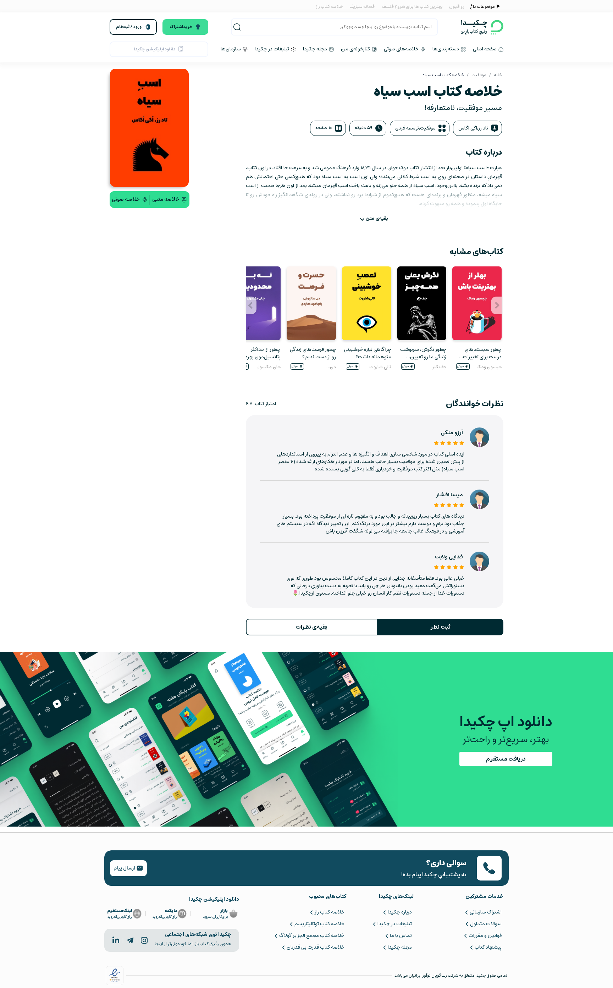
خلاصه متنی (165, 199)
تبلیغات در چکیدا (272, 49)
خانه (498, 75)
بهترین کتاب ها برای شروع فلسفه (412, 6)
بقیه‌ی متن (377, 218)
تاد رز (483, 128)
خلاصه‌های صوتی (402, 49)
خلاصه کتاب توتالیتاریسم (319, 924)
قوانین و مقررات (485, 935)
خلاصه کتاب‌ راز (329, 912)
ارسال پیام (125, 868)
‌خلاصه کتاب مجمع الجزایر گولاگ (311, 935)
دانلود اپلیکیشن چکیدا (154, 49)
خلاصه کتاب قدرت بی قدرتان (315, 947)
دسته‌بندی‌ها (446, 49)
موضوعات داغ (482, 6)
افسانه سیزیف (362, 6)
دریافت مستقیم (506, 759)
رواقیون (456, 6)
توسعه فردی (407, 128)
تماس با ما (401, 935)
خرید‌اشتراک (181, 27)
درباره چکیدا (400, 912)
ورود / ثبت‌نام (129, 27)
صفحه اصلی (485, 49)
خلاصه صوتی (126, 199)
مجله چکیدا (315, 49)
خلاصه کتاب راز (329, 6)
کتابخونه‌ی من (356, 49)
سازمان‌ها (231, 49)
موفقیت (478, 75)
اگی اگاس (467, 128)
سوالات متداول (486, 924)
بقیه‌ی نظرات (311, 627)
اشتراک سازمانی (486, 912)
